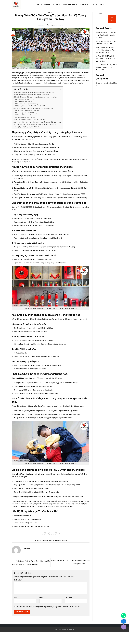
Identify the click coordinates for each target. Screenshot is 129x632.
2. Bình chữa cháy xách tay (24, 101)
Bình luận (18, 580)
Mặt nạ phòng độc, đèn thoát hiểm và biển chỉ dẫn (31, 106)
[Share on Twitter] (47, 533)
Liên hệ (101, 4)
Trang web (68, 597)
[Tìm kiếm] (116, 4)
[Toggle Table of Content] (58, 89)
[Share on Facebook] (43, 533)
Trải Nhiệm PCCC (85, 4)
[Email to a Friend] (50, 533)
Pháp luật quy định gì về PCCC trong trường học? (30, 119)
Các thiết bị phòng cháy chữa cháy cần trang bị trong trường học (35, 97)
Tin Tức (95, 4)
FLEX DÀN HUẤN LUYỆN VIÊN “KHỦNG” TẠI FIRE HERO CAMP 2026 (106, 67)
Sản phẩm (56, 4)
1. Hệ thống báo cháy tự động (25, 99)
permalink (64, 540)
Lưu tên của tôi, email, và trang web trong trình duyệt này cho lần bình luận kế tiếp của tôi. (48, 607)
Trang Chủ (38, 4)
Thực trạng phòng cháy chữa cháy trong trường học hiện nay (34, 92)
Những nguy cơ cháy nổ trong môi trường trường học (31, 94)
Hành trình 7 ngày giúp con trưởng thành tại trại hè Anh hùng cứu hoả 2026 (105, 50)
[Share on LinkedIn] (58, 533)
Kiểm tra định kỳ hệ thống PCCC (26, 117)
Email (41, 597)
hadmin (60, 25)
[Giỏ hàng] (113, 4)
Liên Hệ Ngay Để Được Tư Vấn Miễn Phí (27, 127)
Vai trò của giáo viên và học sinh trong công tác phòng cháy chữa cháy (37, 122)
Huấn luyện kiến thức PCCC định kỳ (27, 113)
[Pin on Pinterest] (54, 533)
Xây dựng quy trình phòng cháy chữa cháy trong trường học (33, 108)
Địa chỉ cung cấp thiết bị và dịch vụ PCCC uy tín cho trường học (35, 124)
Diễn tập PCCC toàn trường (24, 115)
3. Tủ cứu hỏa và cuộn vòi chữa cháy (27, 104)
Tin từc (50, 12)
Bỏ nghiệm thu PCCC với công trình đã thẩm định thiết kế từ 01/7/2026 (106, 35)
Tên (16, 597)
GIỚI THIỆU (47, 4)
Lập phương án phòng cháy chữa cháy (28, 110)
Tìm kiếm (99, 13)
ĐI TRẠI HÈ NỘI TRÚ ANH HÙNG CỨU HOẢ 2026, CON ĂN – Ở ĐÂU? (105, 58)
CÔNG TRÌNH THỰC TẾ (70, 4)
